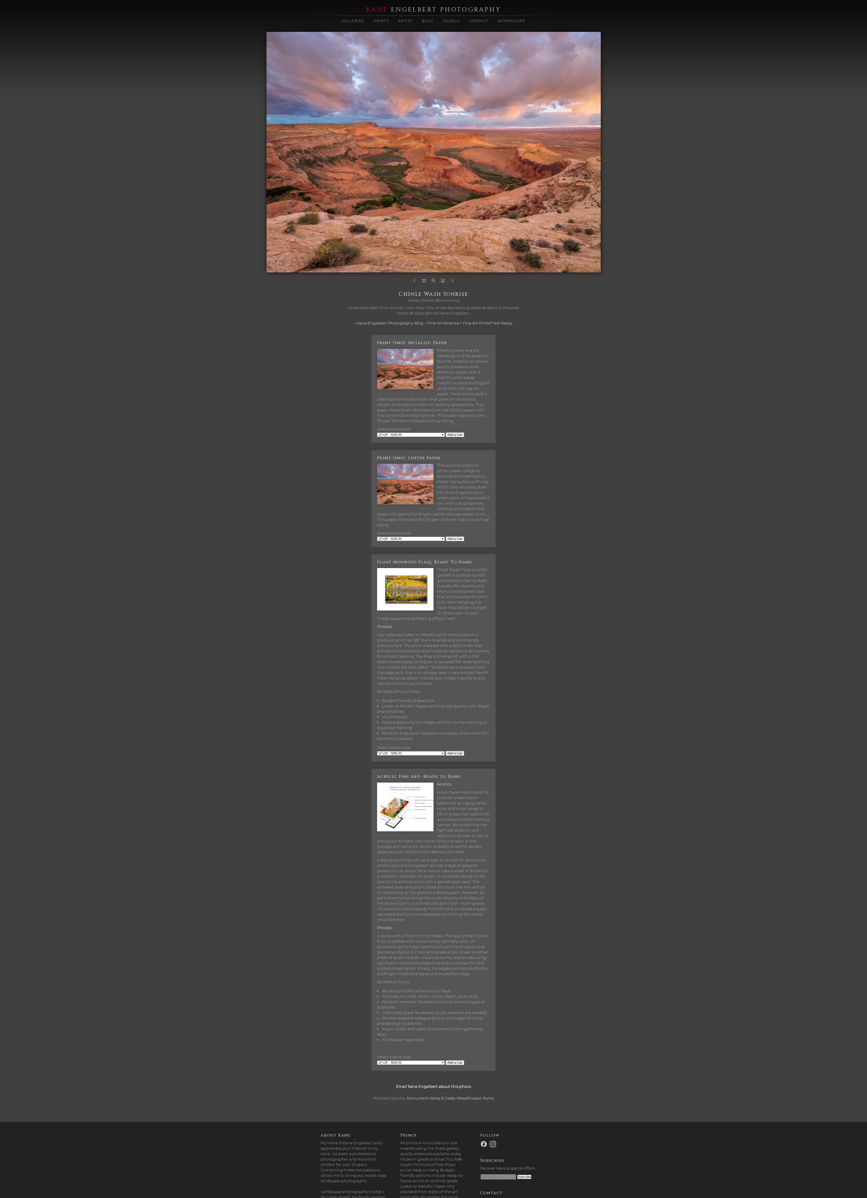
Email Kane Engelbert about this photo (433, 1086)
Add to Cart (454, 434)
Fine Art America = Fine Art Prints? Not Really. (470, 323)
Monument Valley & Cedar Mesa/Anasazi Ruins (450, 1098)
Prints (381, 21)
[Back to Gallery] (424, 282)
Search (451, 21)
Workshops (511, 21)
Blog (428, 21)
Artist (405, 21)
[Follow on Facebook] (484, 1144)
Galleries (353, 21)
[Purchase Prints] (442, 282)
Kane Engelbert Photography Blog (390, 323)
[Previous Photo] (414, 282)
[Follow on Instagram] (493, 1144)
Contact (479, 21)
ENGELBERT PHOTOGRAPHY (433, 10)
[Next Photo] (452, 282)
